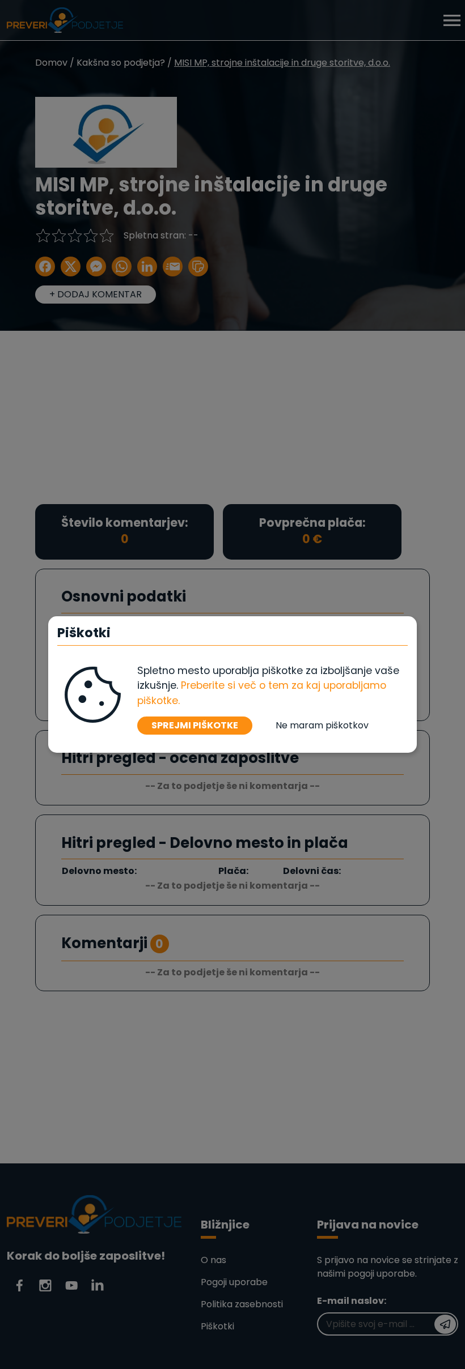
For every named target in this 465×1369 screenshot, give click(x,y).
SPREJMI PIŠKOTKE (194, 725)
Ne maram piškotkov (322, 725)
